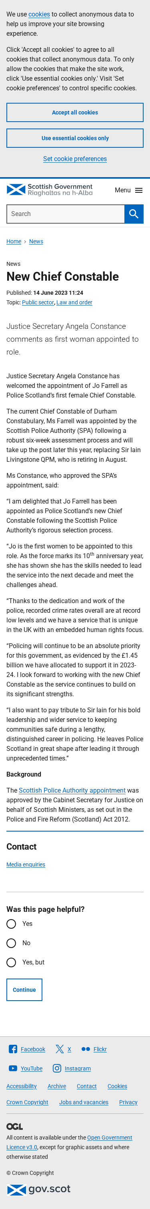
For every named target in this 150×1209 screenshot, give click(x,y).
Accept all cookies (75, 112)
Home (13, 241)
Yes (27, 924)
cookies (39, 14)
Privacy (128, 1102)
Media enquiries (25, 864)
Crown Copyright (27, 1102)
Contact (87, 1086)
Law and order (74, 302)
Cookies (117, 1086)
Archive (57, 1086)
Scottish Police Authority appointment (72, 790)
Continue (24, 990)
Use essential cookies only (75, 138)
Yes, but (33, 962)
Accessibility (21, 1086)
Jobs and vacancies (83, 1102)
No (26, 943)
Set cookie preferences (75, 159)
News (36, 241)
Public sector (38, 302)
